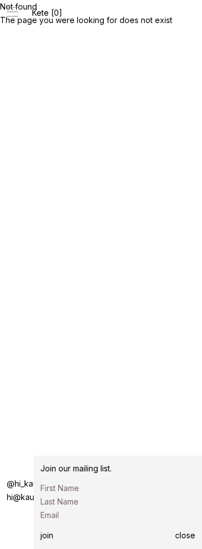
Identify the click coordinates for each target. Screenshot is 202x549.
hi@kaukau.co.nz (38, 497)
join (46, 535)
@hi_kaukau (29, 483)
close (185, 535)
